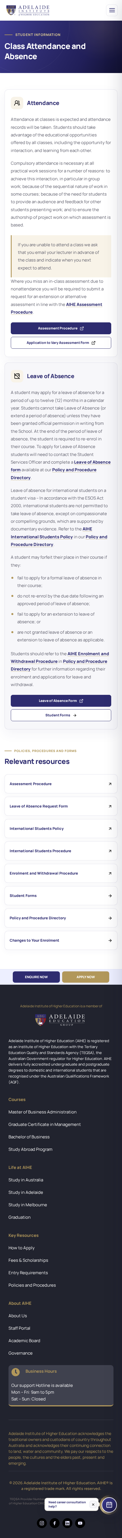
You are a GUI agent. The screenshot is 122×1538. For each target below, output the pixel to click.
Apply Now (86, 977)
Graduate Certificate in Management (45, 1124)
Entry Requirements (28, 1273)
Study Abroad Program (30, 1149)
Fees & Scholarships (28, 1260)
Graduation (20, 1217)
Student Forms (57, 715)
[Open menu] (112, 10)
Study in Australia (26, 1180)
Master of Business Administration (43, 1112)
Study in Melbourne (28, 1205)
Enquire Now (36, 977)
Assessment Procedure (57, 328)
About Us (18, 1316)
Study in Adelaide (26, 1192)
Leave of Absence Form (58, 700)
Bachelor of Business (29, 1137)
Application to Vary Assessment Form (58, 342)
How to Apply (22, 1248)
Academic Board (24, 1341)
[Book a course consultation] (109, 1505)
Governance (21, 1353)
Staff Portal (19, 1328)
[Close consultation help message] (93, 1503)
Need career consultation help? (67, 1504)
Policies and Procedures (32, 1285)
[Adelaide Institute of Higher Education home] (29, 10)
